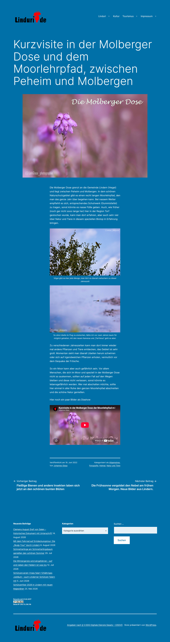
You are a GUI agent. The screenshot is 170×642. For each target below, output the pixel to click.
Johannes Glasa (60, 465)
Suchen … (119, 524)
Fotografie (93, 465)
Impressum (147, 16)
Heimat (102, 465)
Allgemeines (114, 462)
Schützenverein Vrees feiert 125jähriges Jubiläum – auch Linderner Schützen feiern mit (34, 577)
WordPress (151, 625)
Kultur (116, 16)
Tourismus (128, 16)
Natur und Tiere (113, 465)
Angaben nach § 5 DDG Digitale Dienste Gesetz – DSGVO (95, 625)
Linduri (102, 16)
